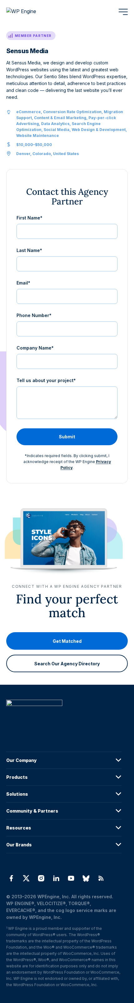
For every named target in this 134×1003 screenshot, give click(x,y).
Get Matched (67, 641)
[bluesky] (86, 878)
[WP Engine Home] (29, 12)
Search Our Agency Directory (67, 663)
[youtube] (71, 878)
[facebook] (11, 878)
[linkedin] (56, 878)
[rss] (101, 878)
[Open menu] (123, 12)
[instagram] (41, 878)
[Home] (64, 715)
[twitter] (26, 878)
